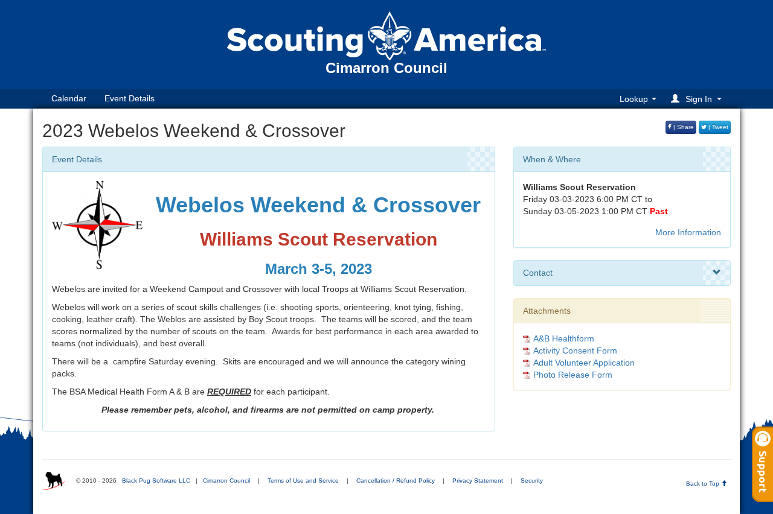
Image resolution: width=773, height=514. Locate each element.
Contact (538, 273)
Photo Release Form (572, 374)
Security (532, 480)
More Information (688, 232)
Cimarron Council (226, 480)
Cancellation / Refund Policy (395, 480)
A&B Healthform (563, 338)
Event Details (129, 98)
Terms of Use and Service (303, 480)
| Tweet (717, 127)
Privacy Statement (477, 480)
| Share (683, 127)
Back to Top (703, 483)
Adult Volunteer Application (584, 362)
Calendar (68, 98)
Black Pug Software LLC (156, 480)
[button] (698, 98)
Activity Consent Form (575, 350)
